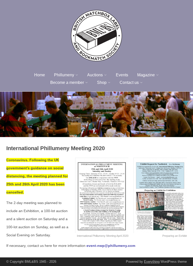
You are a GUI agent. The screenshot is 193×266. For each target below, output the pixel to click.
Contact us (129, 82)
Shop (102, 82)
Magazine (146, 75)
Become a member (67, 82)
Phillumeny (64, 75)
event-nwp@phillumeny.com (110, 246)
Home (39, 75)
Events (122, 75)
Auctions (95, 75)
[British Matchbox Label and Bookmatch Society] (96, 35)
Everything (152, 261)
